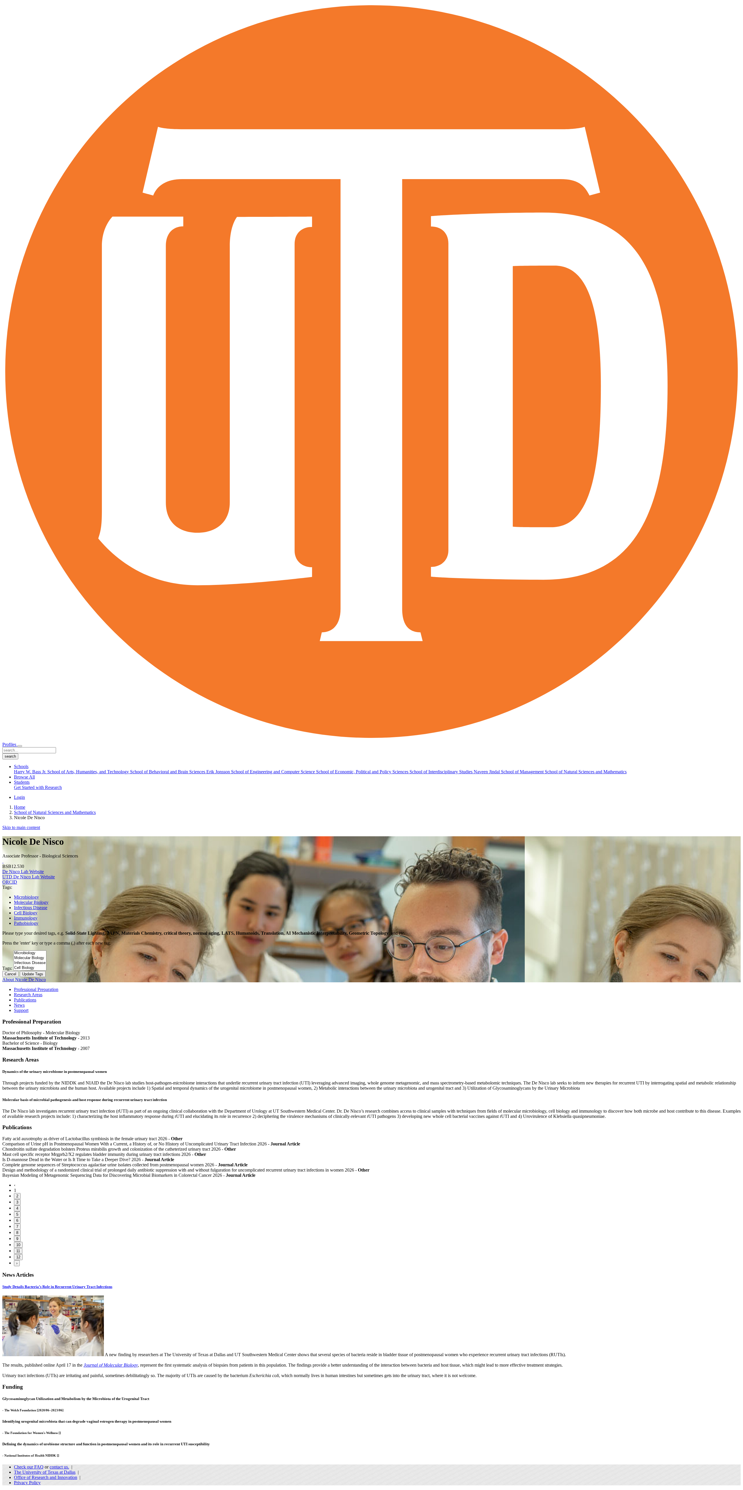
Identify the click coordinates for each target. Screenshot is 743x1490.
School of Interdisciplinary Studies (442, 771)
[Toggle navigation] (19, 746)
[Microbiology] (30, 953)
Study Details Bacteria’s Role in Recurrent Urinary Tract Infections (57, 1286)
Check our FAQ (29, 1466)
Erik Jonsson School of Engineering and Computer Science (261, 771)
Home (19, 807)
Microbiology (26, 897)
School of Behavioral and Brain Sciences (168, 771)
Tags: (7, 968)
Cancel (10, 974)
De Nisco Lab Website (23, 871)
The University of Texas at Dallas (44, 1472)
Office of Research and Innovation (45, 1477)
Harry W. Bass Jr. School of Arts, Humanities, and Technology (72, 771)
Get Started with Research (38, 787)
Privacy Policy (27, 1482)
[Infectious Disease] (30, 963)
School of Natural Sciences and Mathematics (586, 771)
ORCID (9, 882)
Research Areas (28, 994)
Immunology (25, 918)
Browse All (24, 776)
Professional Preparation (36, 989)
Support (21, 1010)
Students (22, 782)
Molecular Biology (31, 902)
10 (18, 1245)
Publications (25, 999)
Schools (21, 766)
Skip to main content (21, 827)
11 (18, 1251)
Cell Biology (25, 912)
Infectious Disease (30, 907)
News (19, 1005)
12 (18, 1257)
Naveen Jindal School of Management (509, 771)
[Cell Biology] (30, 967)
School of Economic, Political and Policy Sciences (363, 771)
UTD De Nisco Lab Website (28, 876)
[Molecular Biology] (30, 958)
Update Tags (32, 974)
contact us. (59, 1466)
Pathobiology (26, 923)
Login (19, 797)
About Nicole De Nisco (24, 979)
